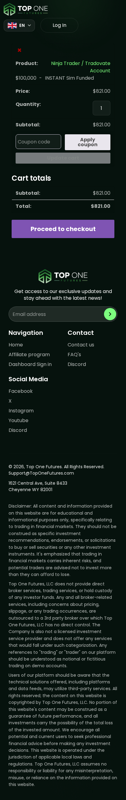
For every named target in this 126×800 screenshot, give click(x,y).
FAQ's (74, 354)
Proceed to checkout (63, 229)
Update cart (63, 157)
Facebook (21, 391)
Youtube (18, 420)
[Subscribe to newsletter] (110, 314)
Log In (59, 25)
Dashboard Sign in (30, 364)
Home (16, 344)
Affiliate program (29, 354)
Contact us (81, 344)
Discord (77, 364)
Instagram (21, 410)
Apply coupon (88, 142)
